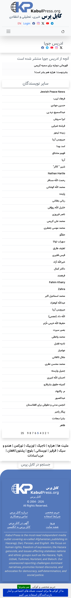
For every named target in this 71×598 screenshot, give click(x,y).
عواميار (61, 351)
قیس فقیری (58, 255)
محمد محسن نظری (55, 364)
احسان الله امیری (56, 378)
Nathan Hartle (56, 174)
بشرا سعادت (58, 419)
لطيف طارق (59, 248)
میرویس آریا (58, 140)
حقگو (62, 235)
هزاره (51, 445)
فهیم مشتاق (58, 153)
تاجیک (41, 445)
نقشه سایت (52, 527)
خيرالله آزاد (59, 262)
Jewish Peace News (52, 92)
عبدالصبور (60, 398)
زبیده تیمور (59, 133)
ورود (52, 523)
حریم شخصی (52, 512)
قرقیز (52, 450)
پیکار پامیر (60, 412)
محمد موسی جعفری (54, 228)
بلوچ (30, 450)
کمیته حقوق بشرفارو (54, 385)
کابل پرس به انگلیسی (18, 527)
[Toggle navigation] (8, 31)
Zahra (61, 289)
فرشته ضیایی (58, 126)
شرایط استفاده (52, 516)
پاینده (62, 194)
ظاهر (62, 425)
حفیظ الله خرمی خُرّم (54, 323)
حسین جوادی (58, 106)
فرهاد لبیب (59, 99)
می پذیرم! (23, 587)
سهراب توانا (59, 242)
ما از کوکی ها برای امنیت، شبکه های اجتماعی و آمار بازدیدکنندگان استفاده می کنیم (35, 593)
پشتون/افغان (16, 450)
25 (22, 433)
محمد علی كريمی (56, 221)
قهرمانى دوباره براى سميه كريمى (51, 66)
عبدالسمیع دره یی (56, 112)
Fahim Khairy (57, 282)
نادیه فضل (59, 344)
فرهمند (61, 276)
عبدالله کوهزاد (57, 303)
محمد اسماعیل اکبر (55, 296)
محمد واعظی (58, 337)
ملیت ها (62, 445)
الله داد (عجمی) (56, 317)
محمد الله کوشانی (55, 187)
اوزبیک (30, 445)
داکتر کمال (59, 269)
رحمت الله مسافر (56, 180)
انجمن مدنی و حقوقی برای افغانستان (45, 405)
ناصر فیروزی (58, 214)
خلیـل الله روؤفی (56, 208)
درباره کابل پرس (19, 512)
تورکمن (18, 445)
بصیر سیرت (59, 330)
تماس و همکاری (19, 516)
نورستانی (41, 450)
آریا (63, 160)
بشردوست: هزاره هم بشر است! (51, 72)
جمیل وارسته (58, 371)
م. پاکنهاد (60, 391)
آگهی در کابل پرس (19, 523)
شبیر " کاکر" (59, 167)
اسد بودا (60, 146)
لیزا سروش (59, 119)
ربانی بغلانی (58, 201)
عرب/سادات (35, 455)
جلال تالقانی (58, 357)
